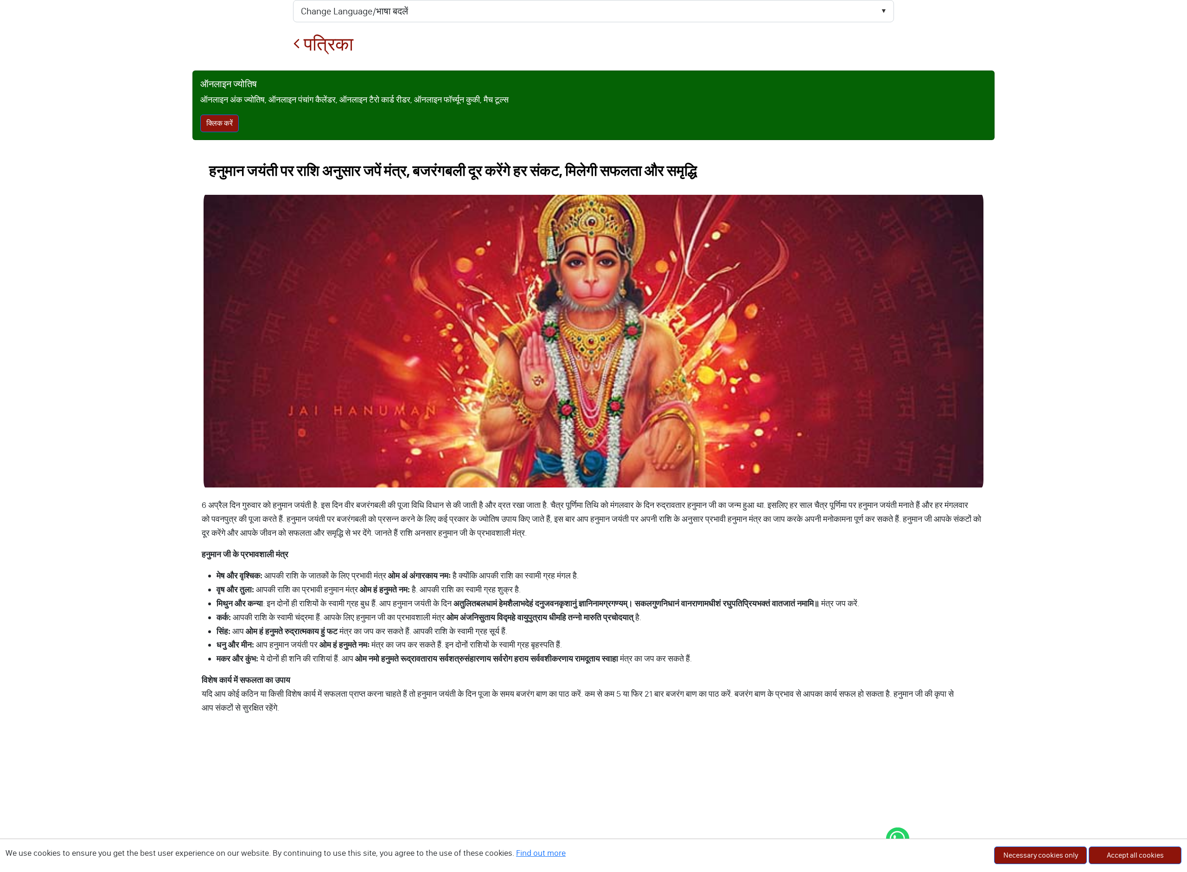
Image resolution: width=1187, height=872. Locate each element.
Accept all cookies (1135, 855)
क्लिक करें (219, 123)
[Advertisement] (593, 802)
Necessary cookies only (1040, 855)
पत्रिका (326, 44)
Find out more (541, 853)
